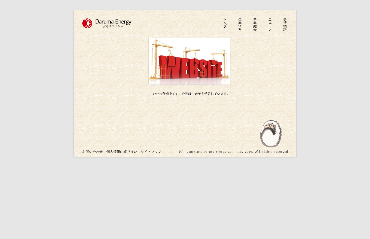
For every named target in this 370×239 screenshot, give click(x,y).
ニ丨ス (270, 24)
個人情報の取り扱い (121, 152)
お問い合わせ (92, 152)
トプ (225, 23)
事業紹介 (255, 24)
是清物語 (285, 24)
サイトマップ (151, 152)
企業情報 (240, 24)
